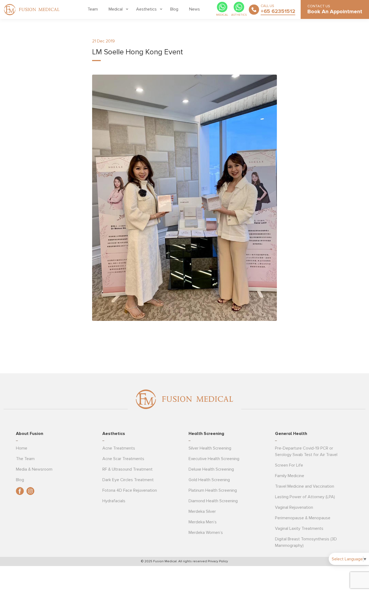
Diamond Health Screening (213, 501)
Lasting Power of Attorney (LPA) (305, 497)
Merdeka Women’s (206, 532)
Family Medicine (289, 475)
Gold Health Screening (209, 480)
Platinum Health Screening (213, 490)
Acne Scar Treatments (123, 458)
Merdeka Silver (202, 511)
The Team (25, 458)
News (194, 9)
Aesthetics (146, 9)
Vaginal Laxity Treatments (299, 528)
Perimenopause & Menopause (302, 518)
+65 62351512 (278, 11)
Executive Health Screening (214, 458)
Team (93, 9)
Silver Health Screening (210, 448)
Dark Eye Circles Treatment (128, 480)
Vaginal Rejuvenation (294, 507)
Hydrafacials (113, 501)
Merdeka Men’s (203, 522)
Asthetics (239, 14)
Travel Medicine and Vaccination (304, 486)
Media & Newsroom (34, 469)
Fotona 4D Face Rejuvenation (129, 490)
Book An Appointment (334, 11)
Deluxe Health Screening (211, 469)
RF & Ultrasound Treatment (127, 469)
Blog (174, 9)
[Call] (254, 9)
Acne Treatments (118, 448)
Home (21, 448)
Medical (116, 9)
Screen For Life (289, 465)
